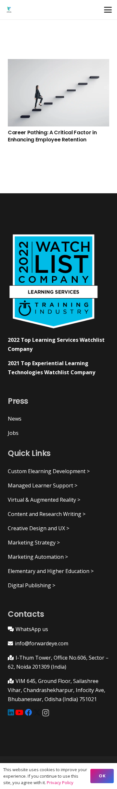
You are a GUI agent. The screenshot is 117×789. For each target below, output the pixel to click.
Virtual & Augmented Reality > (44, 499)
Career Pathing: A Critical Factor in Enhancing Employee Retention (52, 136)
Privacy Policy (60, 782)
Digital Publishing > (31, 585)
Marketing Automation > (38, 556)
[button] (108, 10)
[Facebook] (28, 712)
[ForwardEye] (9, 9)
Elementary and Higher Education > (51, 571)
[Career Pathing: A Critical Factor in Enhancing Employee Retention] (58, 92)
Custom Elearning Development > (49, 471)
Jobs (13, 432)
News (14, 418)
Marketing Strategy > (34, 542)
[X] (37, 712)
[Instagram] (45, 713)
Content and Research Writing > (46, 514)
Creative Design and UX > (38, 528)
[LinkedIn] (11, 712)
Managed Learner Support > (42, 485)
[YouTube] (19, 712)
